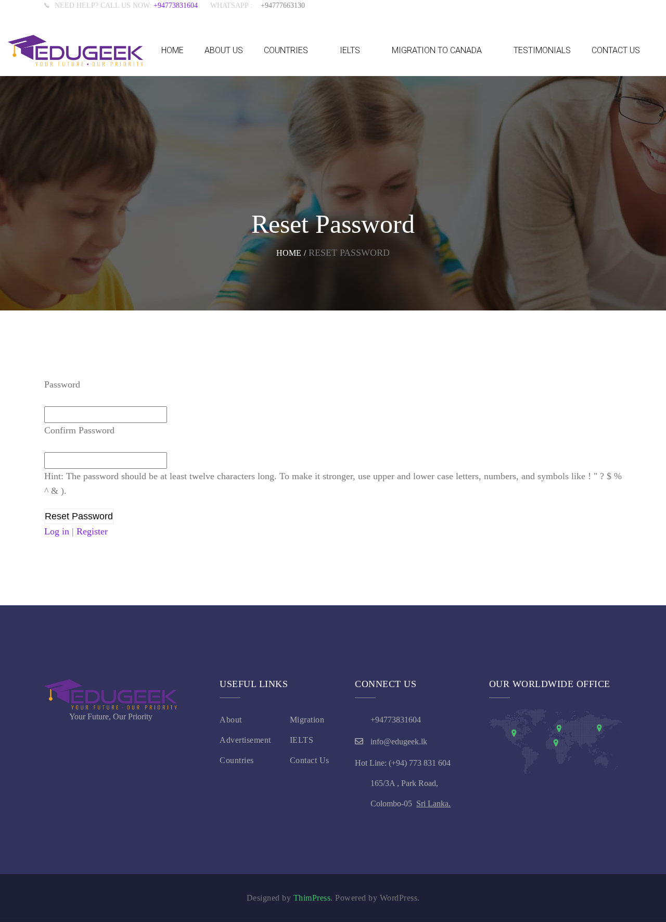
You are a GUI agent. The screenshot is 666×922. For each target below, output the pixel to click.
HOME (172, 50)
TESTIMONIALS (542, 50)
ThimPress (312, 897)
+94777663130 (283, 5)
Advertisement (245, 740)
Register (92, 531)
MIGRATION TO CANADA (437, 50)
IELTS (350, 50)
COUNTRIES (286, 50)
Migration (307, 719)
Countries (237, 760)
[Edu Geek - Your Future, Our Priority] (75, 50)
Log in (56, 531)
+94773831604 (181, 5)
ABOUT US (223, 50)
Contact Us (309, 760)
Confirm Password (79, 430)
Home (288, 252)
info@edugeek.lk (398, 741)
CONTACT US (616, 50)
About (231, 719)
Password (62, 384)
